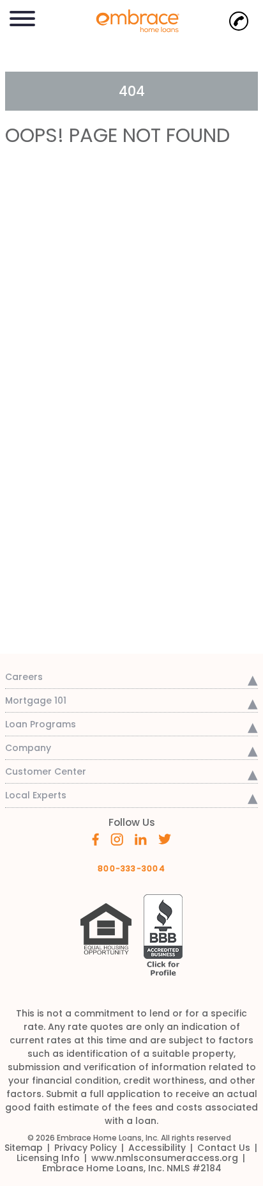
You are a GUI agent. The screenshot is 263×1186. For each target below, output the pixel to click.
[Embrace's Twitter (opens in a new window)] (165, 838)
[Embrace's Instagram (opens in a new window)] (116, 838)
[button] (22, 16)
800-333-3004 (131, 868)
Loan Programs (40, 724)
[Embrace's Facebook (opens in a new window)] (95, 838)
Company (28, 747)
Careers (24, 676)
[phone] (238, 21)
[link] (131, 19)
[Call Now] (239, 21)
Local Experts (35, 795)
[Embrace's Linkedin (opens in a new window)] (141, 838)
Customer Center (45, 771)
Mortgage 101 (35, 700)
